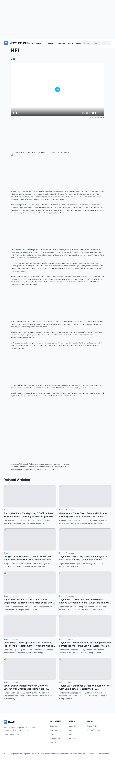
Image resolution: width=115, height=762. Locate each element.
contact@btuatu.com (11, 734)
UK (44, 43)
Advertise (72, 738)
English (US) (92, 754)
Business (51, 43)
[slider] (47, 113)
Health (70, 43)
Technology (54, 726)
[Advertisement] (57, 19)
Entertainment (55, 738)
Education (80, 43)
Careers (71, 734)
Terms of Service (93, 730)
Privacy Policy (92, 726)
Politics (61, 43)
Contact (71, 730)
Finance (53, 742)
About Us (72, 726)
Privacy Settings (105, 754)
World (38, 43)
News (30, 43)
